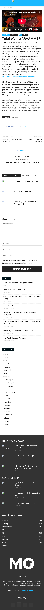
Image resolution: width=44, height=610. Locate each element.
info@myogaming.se (28, 590)
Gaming (9, 8)
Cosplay (6, 364)
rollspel (6, 418)
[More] (31, 126)
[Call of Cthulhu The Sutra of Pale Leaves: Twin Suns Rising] (7, 468)
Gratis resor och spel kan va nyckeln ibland (12, 140)
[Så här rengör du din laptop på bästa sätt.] (7, 495)
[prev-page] (3, 212)
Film (5, 373)
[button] (3, 3)
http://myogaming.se (22, 159)
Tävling (6, 421)
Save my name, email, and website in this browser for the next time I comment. (19, 261)
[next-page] (7, 212)
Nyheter (14, 35)
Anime (5, 357)
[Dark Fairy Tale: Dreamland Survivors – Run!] (7, 204)
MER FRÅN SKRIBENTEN (30, 176)
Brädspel (9, 379)
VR (7, 395)
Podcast (6, 411)
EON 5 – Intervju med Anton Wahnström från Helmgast (19, 314)
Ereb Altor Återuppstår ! (12, 306)
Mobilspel (10, 383)
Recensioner (8, 415)
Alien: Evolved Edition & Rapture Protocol (18, 283)
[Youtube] (31, 166)
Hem (3, 8)
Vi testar (6, 424)
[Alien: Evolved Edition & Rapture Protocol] (7, 448)
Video (25, 35)
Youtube (15, 117)
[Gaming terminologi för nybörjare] (7, 506)
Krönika (6, 405)
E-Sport (6, 367)
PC (20, 35)
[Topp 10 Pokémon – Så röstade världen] (7, 485)
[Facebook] (13, 166)
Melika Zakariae (9, 42)
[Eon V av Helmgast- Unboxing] (7, 194)
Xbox (8, 399)
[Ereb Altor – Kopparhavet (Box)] (7, 183)
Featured (7, 370)
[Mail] (22, 166)
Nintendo (9, 386)
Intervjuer (7, 402)
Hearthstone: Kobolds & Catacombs (33, 140)
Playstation (10, 392)
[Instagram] (17, 166)
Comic (5, 360)
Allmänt (6, 354)
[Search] (41, 3)
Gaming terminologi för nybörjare (26, 503)
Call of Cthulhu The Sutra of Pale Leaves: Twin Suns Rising (22, 298)
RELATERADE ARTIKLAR (11, 176)
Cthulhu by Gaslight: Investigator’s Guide (18, 331)
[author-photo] (22, 153)
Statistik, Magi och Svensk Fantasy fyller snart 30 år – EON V (21, 323)
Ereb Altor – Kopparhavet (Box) (26, 181)
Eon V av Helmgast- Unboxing (26, 191)
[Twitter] (26, 166)
